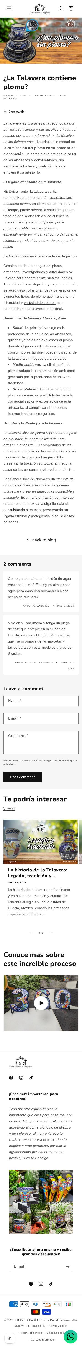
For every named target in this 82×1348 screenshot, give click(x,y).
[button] (9, 8)
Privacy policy (59, 1325)
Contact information (43, 1339)
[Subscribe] (68, 1266)
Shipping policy (56, 1332)
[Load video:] (41, 1003)
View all (9, 808)
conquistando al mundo (22, 510)
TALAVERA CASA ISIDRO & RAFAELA (39, 1320)
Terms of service (31, 1332)
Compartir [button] (16, 111)
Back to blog (44, 540)
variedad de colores (40, 302)
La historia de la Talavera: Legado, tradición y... (37, 873)
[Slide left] (31, 933)
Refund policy (36, 1325)
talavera (14, 123)
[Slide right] (51, 933)
